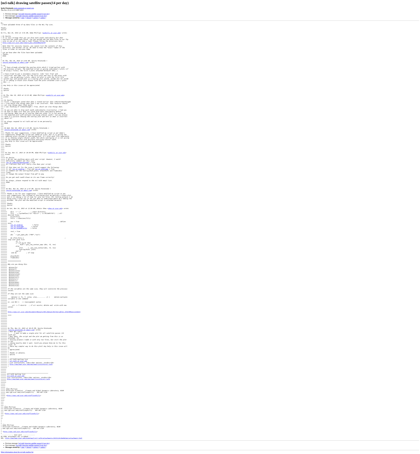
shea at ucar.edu (55, 208)
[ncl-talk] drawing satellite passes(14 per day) (34, 14)
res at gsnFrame (41, 169)
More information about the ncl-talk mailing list (17, 452)
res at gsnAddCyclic (18, 228)
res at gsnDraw (18, 169)
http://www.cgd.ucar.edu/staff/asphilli (23, 395)
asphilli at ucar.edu (51, 33)
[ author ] (43, 18)
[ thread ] (29, 18)
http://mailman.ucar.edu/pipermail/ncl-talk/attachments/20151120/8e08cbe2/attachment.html (43, 438)
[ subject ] (35, 18)
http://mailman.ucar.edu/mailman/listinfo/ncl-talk (31, 364)
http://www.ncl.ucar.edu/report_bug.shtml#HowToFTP (24, 43)
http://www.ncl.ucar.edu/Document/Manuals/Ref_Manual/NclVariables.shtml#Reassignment (44, 312)
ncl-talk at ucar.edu (18, 361)
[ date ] (22, 18)
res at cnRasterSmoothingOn (17, 162)
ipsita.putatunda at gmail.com (24, 8)
